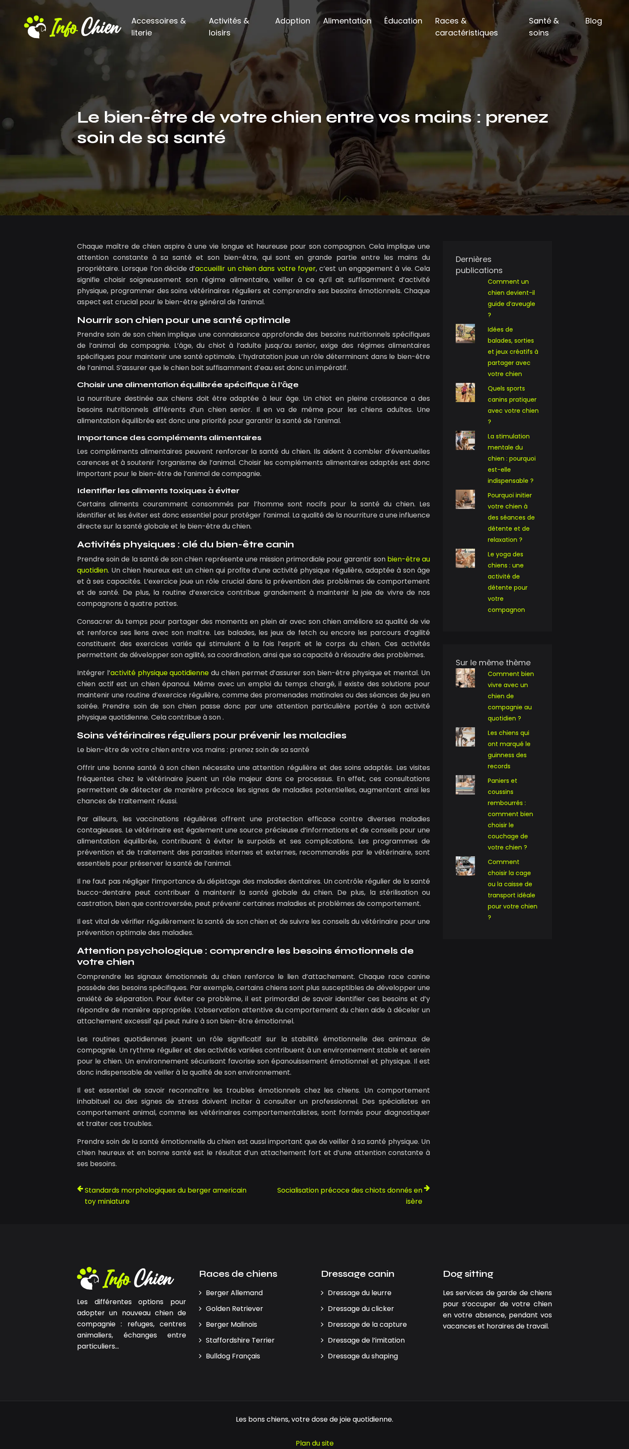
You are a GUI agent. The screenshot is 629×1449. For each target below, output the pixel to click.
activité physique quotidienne (159, 673)
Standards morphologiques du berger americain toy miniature (165, 1195)
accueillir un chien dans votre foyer (255, 268)
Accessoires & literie (158, 26)
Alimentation (347, 20)
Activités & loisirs (229, 26)
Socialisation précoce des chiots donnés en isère (349, 1195)
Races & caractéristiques (466, 26)
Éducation (403, 20)
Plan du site (315, 1443)
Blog (593, 20)
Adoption (292, 20)
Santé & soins (544, 26)
